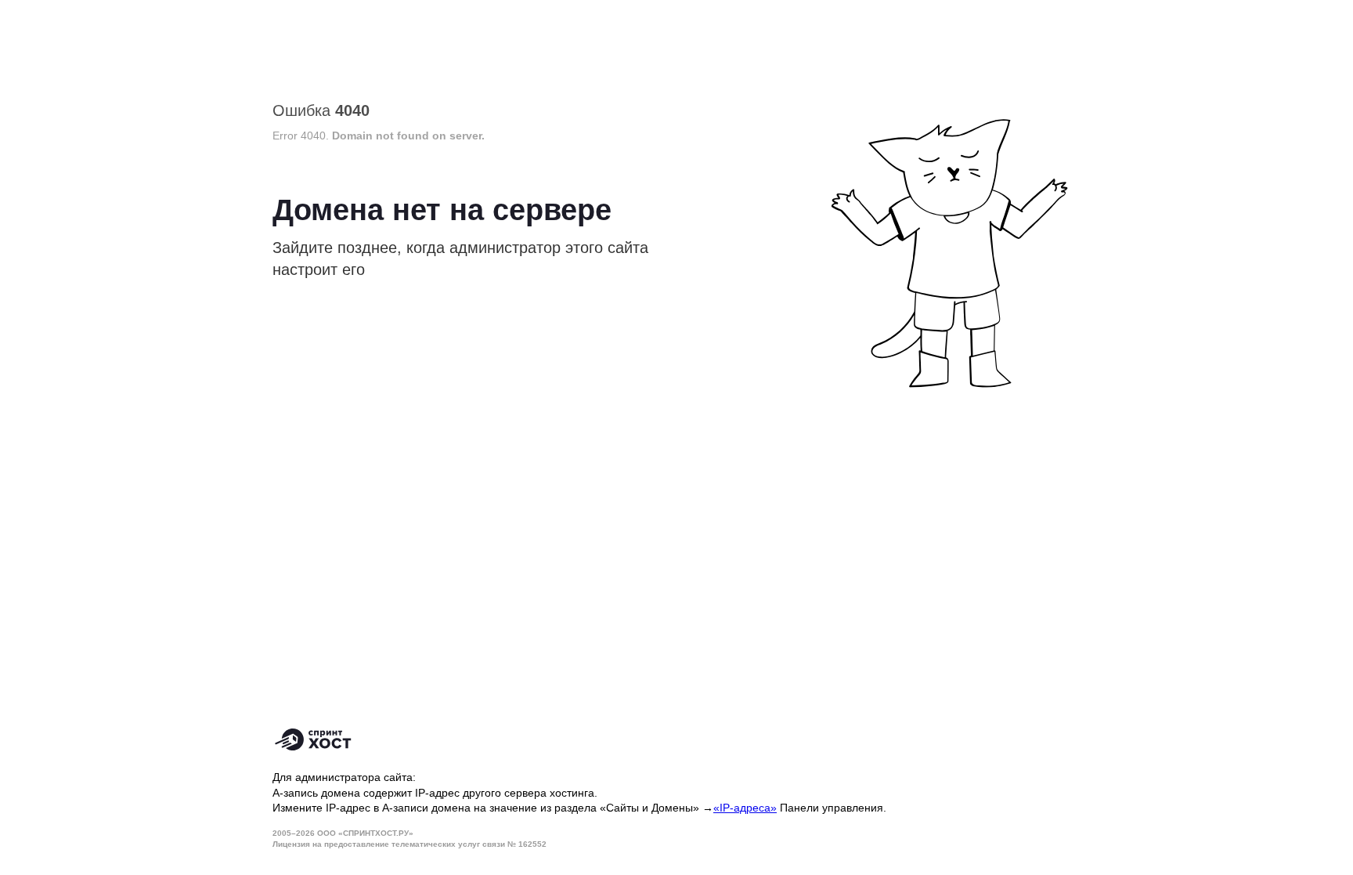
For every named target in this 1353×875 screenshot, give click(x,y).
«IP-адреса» (745, 807)
